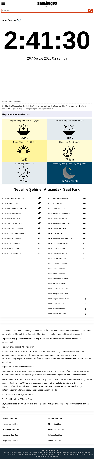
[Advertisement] (47, 81)
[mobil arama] (90, 11)
